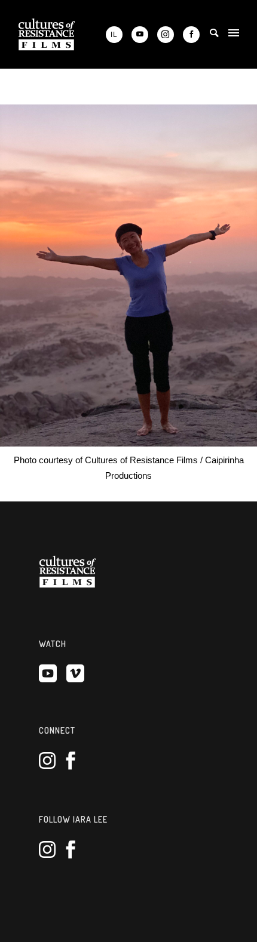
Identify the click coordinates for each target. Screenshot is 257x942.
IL (114, 34)
